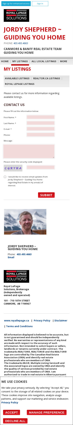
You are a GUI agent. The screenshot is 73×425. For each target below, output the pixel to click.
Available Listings (17, 78)
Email (11, 257)
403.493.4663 (20, 43)
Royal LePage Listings (19, 84)
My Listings (20, 61)
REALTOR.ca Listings (46, 78)
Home (5, 61)
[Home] (16, 20)
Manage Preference (46, 412)
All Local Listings (44, 61)
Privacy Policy (9, 402)
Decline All (15, 421)
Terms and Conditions (19, 326)
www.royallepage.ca (16, 320)
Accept (11, 412)
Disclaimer (60, 320)
